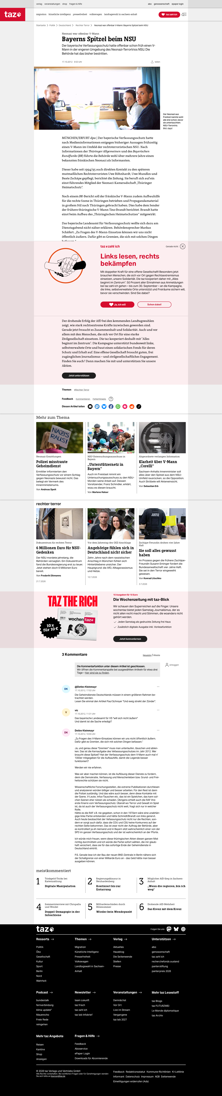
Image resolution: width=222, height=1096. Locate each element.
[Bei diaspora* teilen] (124, 406)
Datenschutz (133, 1076)
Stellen (117, 961)
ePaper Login (82, 1053)
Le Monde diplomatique (165, 1010)
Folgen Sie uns (157, 929)
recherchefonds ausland (165, 961)
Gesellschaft (43, 956)
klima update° (44, 1010)
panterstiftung (160, 966)
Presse (117, 966)
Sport (39, 966)
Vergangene (120, 1014)
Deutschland (65, 25)
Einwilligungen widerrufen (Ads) (131, 1081)
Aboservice (81, 1048)
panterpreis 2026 (161, 971)
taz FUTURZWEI (160, 1005)
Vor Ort (117, 1005)
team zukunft (82, 1000)
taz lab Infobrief (83, 1014)
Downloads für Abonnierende (91, 1058)
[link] (42, 14)
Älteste (156, 655)
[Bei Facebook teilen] (111, 406)
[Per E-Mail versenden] (90, 406)
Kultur (39, 961)
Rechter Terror (83, 25)
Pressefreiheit (82, 956)
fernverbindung (44, 1005)
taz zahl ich (158, 956)
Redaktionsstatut (136, 1071)
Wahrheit (41, 980)
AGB (157, 1076)
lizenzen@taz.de (58, 1076)
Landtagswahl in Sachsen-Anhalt (89, 969)
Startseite (41, 25)
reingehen (42, 1024)
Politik (52, 25)
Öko (38, 951)
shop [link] (64, 4)
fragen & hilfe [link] (75, 4)
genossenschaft (161, 951)
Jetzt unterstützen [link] (79, 375)
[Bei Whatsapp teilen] (118, 406)
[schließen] (183, 246)
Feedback (80, 1043)
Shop (39, 1054)
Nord (39, 976)
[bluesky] (176, 930)
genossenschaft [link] (161, 4)
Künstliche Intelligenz (87, 951)
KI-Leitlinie (178, 1071)
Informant (119, 1076)
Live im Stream (121, 1010)
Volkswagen (81, 961)
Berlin (39, 971)
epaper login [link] (177, 4)
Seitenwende (168, 1076)
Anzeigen (41, 1059)
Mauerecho (42, 1014)
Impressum (147, 1076)
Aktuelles (118, 947)
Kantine (40, 1049)
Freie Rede (42, 1019)
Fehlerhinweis (99, 399)
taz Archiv (157, 1015)
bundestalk (42, 1000)
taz (45, 929)
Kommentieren (83, 399)
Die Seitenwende (122, 956)
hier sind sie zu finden (97, 672)
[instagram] (183, 930)
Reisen (40, 1044)
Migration (80, 947)
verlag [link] (39, 4)
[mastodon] (169, 930)
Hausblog (118, 951)
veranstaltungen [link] (52, 4)
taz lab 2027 (120, 1019)
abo (154, 947)
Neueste (147, 655)
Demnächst (119, 1000)
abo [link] (150, 4)
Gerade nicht (172, 246)
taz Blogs (157, 1001)
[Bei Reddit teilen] (131, 406)
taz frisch (80, 1005)
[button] (184, 14)
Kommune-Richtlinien (159, 1071)
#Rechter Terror (81, 389)
